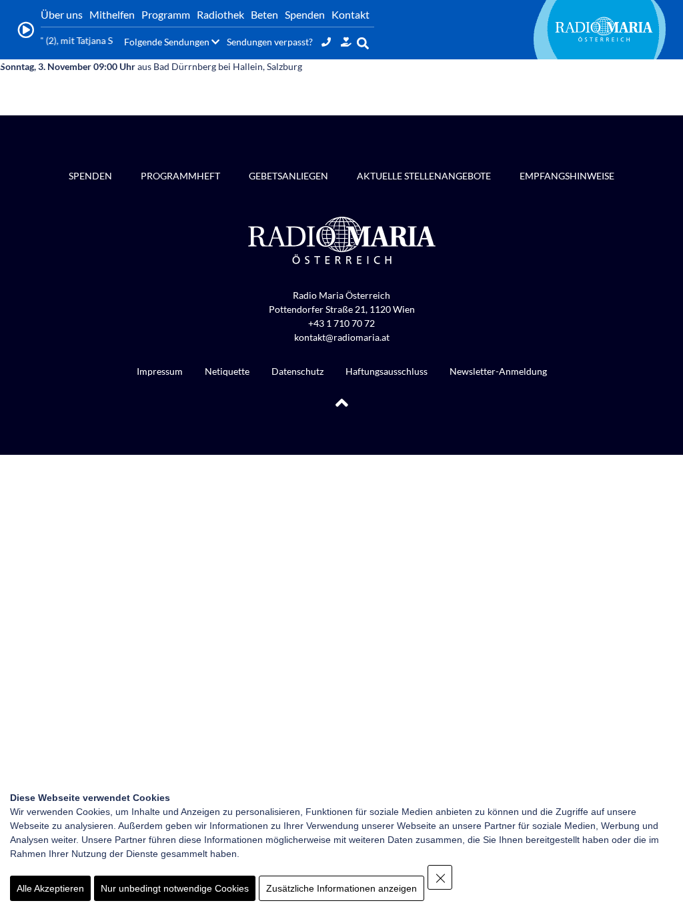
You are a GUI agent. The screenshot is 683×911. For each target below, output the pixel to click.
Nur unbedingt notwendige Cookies (175, 888)
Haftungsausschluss (387, 371)
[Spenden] (346, 42)
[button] (363, 43)
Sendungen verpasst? (270, 41)
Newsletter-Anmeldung (498, 371)
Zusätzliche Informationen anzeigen (341, 888)
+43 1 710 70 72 (341, 323)
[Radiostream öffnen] (25, 30)
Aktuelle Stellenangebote (424, 175)
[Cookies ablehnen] (440, 877)
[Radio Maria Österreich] (604, 29)
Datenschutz (297, 371)
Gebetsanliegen (288, 175)
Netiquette (227, 371)
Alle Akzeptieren (50, 888)
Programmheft (180, 175)
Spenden (90, 175)
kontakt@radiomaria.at (342, 337)
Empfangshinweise (567, 175)
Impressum (160, 371)
